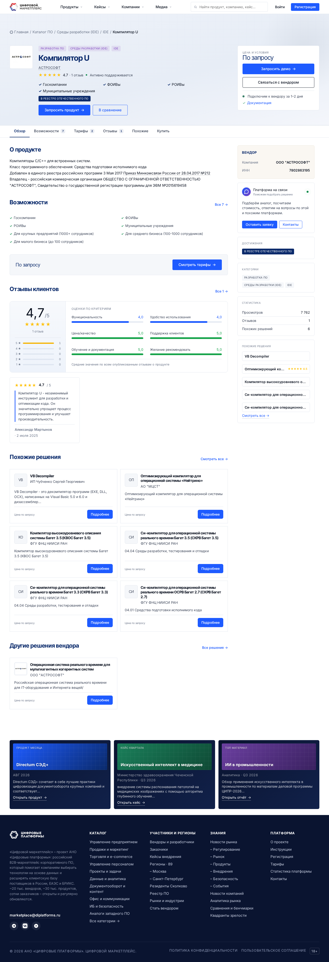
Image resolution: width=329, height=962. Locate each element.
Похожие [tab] (140, 131)
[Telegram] (14, 926)
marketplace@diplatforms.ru (35, 915)
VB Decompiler (42, 476)
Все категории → (105, 921)
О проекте (279, 842)
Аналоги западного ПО (110, 913)
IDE (106, 32)
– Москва (158, 871)
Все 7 (221, 204)
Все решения (215, 647)
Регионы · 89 (161, 864)
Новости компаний (227, 893)
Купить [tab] (163, 131)
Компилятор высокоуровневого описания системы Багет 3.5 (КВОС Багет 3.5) (65, 535)
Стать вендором (164, 908)
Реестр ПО (159, 893)
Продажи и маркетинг (109, 849)
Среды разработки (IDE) (78, 32)
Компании (131, 7)
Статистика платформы (291, 871)
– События (219, 886)
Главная (21, 32)
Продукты (69, 7)
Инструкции (281, 849)
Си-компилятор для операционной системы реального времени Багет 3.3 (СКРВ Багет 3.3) (69, 590)
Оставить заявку (260, 224)
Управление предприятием (114, 842)
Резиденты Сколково (168, 886)
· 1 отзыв (76, 75)
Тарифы (277, 864)
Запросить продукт (64, 110)
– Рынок (217, 856)
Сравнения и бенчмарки (231, 908)
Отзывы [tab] (112, 131)
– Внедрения (221, 871)
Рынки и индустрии (167, 900)
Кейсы (100, 7)
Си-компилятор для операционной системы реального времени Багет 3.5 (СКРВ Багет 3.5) (179, 535)
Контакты (291, 224)
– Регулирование (225, 849)
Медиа (161, 7)
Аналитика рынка (225, 900)
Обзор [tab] (19, 131)
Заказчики (159, 849)
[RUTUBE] (36, 926)
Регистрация (305, 7)
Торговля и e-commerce (111, 856)
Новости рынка (223, 842)
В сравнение (110, 110)
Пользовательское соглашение (273, 950)
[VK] (25, 926)
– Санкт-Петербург (167, 878)
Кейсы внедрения (165, 856)
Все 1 (221, 291)
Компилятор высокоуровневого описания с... (276, 382)
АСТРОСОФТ (49, 68)
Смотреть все (214, 459)
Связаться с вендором (278, 82)
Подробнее (100, 514)
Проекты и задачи (105, 871)
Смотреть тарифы (197, 264)
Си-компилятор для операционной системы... (276, 394)
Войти (280, 7)
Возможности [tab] (49, 131)
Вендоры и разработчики (172, 842)
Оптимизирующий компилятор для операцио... (265, 369)
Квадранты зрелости (228, 915)
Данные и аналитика (108, 878)
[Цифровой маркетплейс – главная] (26, 7)
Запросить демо (278, 68)
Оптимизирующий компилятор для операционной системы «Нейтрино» (172, 478)
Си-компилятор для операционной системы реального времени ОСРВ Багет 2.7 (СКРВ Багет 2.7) (181, 592)
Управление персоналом (112, 864)
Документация (259, 103)
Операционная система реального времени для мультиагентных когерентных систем (70, 667)
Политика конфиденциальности (203, 950)
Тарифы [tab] (83, 131)
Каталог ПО (43, 32)
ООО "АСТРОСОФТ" (293, 162)
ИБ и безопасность (106, 906)
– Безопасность (224, 878)
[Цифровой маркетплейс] (44, 834)
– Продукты (220, 864)
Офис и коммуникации (110, 898)
